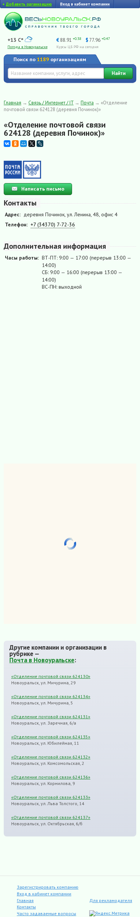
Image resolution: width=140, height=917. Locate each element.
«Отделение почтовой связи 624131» (50, 716)
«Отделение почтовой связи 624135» (50, 736)
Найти (118, 73)
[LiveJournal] (40, 143)
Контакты (26, 907)
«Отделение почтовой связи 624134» (50, 696)
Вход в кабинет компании (44, 893)
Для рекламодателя (110, 900)
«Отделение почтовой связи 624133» (50, 797)
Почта (87, 103)
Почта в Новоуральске (41, 660)
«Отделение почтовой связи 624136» (50, 777)
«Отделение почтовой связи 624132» (50, 757)
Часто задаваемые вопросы (46, 913)
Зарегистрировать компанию (47, 887)
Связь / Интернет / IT (51, 103)
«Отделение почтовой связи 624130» (50, 676)
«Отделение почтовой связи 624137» (50, 817)
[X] (31, 143)
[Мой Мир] (23, 143)
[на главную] (52, 29)
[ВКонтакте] (7, 143)
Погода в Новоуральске (27, 46)
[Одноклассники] (15, 143)
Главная (12, 103)
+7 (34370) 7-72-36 (53, 224)
